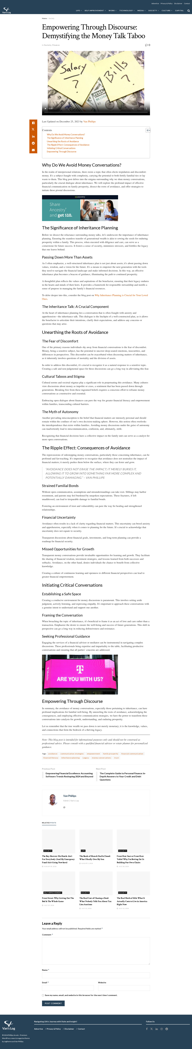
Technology (126, 10)
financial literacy (50, 758)
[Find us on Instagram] (162, 1029)
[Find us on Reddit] (166, 1029)
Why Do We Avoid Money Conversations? (66, 134)
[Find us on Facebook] (146, 1029)
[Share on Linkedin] (33, 136)
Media (140, 10)
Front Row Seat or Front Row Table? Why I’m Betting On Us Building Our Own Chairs (130, 859)
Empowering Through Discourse (61, 151)
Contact (187, 3)
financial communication (132, 754)
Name (45, 970)
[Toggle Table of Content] (147, 130)
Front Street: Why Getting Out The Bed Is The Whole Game (58, 900)
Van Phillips (89, 121)
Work (112, 10)
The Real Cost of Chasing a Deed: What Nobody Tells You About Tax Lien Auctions (95, 901)
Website (102, 982)
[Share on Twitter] (33, 129)
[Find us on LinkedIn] (157, 1029)
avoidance (52, 754)
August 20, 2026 (50, 866)
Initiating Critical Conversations (61, 148)
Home (44, 18)
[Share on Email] (33, 150)
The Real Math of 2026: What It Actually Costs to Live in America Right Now (132, 901)
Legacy (86, 758)
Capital (179, 10)
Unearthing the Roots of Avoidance (63, 141)
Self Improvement (94, 10)
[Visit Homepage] (6, 10)
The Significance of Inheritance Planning (65, 138)
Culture (166, 10)
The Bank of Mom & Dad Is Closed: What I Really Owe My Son (94, 858)
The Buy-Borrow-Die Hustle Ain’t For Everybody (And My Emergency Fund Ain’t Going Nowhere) (58, 859)
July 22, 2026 (86, 908)
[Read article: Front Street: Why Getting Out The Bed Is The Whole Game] (58, 883)
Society (152, 10)
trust (116, 758)
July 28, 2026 (123, 866)
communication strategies (72, 754)
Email (45, 982)
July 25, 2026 (49, 905)
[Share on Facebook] (33, 123)
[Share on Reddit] (33, 143)
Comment (47, 934)
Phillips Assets (13, 1035)
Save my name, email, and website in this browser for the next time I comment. (81, 995)
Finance (56, 45)
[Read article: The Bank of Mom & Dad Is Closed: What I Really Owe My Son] (96, 841)
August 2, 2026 (87, 863)
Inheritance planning (70, 758)
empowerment (93, 754)
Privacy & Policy (166, 3)
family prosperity (110, 754)
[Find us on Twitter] (151, 1029)
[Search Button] (189, 10)
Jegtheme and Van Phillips (13, 1041)
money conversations (101, 758)
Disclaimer (178, 3)
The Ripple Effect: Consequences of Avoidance (68, 145)
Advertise (155, 3)
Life (78, 10)
